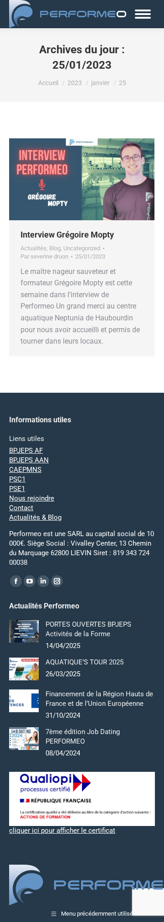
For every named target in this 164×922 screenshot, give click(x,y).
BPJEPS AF (26, 450)
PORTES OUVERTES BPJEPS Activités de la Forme (88, 629)
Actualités (33, 248)
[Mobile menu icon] (143, 14)
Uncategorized (81, 248)
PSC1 (17, 479)
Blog (55, 248)
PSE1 (17, 489)
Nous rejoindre (31, 498)
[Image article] (24, 631)
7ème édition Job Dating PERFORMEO (83, 736)
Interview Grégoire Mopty (67, 234)
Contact (21, 508)
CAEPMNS (25, 470)
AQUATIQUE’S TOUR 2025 (84, 662)
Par (44, 256)
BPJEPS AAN (29, 460)
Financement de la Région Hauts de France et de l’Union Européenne (99, 699)
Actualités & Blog (35, 517)
